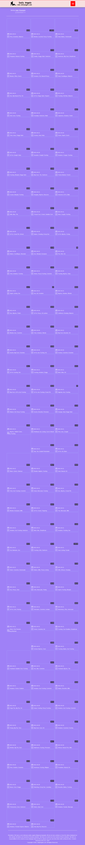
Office (15, 76)
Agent (59, 589)
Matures (21, 36)
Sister (11, 570)
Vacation (36, 155)
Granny (36, 135)
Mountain (23, 254)
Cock (14, 115)
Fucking (22, 56)
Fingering (44, 510)
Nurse (19, 76)
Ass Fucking (41, 352)
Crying (68, 234)
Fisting (45, 589)
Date (16, 10)
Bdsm (11, 629)
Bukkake (15, 550)
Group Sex (46, 234)
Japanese (60, 115)
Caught (63, 214)
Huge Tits (12, 708)
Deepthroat (72, 56)
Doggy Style (41, 56)
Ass (11, 96)
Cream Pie (16, 234)
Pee (59, 254)
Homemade (68, 36)
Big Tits (18, 708)
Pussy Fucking (47, 36)
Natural (17, 56)
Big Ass (41, 194)
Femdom (41, 293)
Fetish (71, 115)
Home (59, 135)
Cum (41, 728)
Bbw (14, 214)
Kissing (19, 609)
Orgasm (47, 96)
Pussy (39, 313)
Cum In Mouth (50, 431)
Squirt (63, 135)
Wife (11, 214)
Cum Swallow (66, 629)
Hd (40, 76)
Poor (11, 767)
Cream (43, 214)
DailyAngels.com (41, 842)
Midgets (47, 767)
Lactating (48, 787)
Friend (60, 175)
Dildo (68, 194)
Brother (12, 747)
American (60, 56)
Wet (62, 254)
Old (11, 115)
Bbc (38, 530)
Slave (65, 451)
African (63, 570)
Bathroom (36, 747)
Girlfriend (60, 313)
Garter (15, 471)
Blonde (36, 36)
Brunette (66, 333)
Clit (64, 254)
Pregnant (12, 56)
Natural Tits (66, 747)
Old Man (65, 96)
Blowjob (17, 175)
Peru (11, 36)
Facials (67, 550)
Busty (11, 787)
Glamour (20, 471)
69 (37, 293)
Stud (59, 36)
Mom (59, 214)
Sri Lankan (44, 313)
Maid (46, 115)
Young (11, 728)
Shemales (36, 609)
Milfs (21, 510)
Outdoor (21, 688)
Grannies (15, 36)
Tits (41, 175)
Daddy (36, 56)
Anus (14, 135)
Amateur (36, 76)
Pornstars (46, 412)
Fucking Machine (11, 631)
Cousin (12, 194)
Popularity (22, 10)
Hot (11, 550)
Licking (15, 293)
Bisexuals (40, 491)
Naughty (36, 194)
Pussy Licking (45, 570)
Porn (59, 431)
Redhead (36, 431)
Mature (12, 412)
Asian (35, 491)
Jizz (19, 550)
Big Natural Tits (17, 96)
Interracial (70, 609)
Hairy (43, 135)
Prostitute (60, 767)
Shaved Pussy (45, 76)
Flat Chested (17, 629)
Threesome (13, 807)
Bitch (59, 372)
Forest (17, 688)
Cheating (40, 234)
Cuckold (40, 36)
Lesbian (47, 609)
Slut (35, 451)
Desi (20, 747)
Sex (19, 293)
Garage (60, 412)
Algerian (60, 392)
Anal (59, 76)
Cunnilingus (64, 76)
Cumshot (49, 273)
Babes (63, 36)
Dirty (66, 609)
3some (12, 352)
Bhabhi (36, 471)
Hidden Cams (18, 431)
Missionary (61, 609)
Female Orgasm (19, 826)
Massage (70, 807)
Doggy (46, 372)
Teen (11, 135)
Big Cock (66, 56)
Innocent (60, 194)
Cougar (65, 155)
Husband (12, 668)
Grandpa (36, 115)
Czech (67, 135)
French (68, 175)
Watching (36, 787)
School (22, 234)
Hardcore (47, 56)
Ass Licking (43, 431)
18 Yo (35, 96)
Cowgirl (16, 155)
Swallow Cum (49, 214)
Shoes (35, 273)
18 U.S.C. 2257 (45, 840)
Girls (40, 550)
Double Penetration (44, 451)
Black (11, 471)
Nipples (40, 471)
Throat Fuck (37, 214)
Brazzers (46, 194)
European (44, 254)
